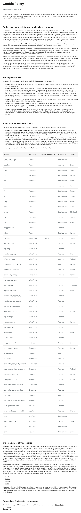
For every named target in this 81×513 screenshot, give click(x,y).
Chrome (7, 481)
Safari (7, 484)
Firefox (7, 479)
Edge (7, 476)
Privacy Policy (59, 505)
